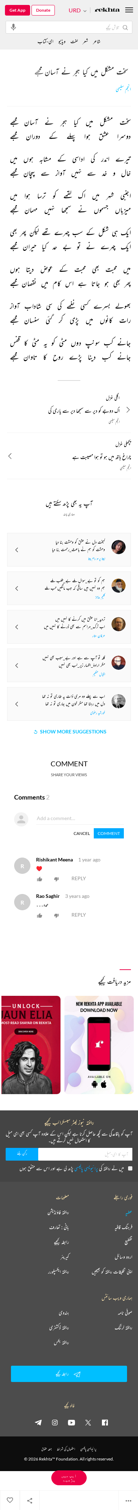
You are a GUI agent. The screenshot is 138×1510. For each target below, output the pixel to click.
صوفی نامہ (125, 1313)
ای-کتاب (45, 41)
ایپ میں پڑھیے (69, 1477)
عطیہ (128, 1212)
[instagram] (55, 1422)
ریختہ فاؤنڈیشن (58, 1212)
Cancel (82, 833)
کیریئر (65, 1257)
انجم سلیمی (123, 89)
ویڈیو (61, 41)
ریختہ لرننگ (123, 1327)
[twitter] (88, 1422)
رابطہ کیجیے (61, 1242)
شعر (85, 41)
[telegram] (38, 1422)
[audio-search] (13, 27)
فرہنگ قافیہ (123, 1227)
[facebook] (104, 1422)
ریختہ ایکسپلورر (58, 1271)
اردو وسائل (123, 1257)
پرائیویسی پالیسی (86, 1168)
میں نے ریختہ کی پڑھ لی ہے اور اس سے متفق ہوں (71, 1168)
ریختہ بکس (61, 1342)
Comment (109, 833)
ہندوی (64, 1313)
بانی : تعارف (59, 1227)
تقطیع (128, 1242)
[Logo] (107, 10)
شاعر (96, 41)
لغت (74, 41)
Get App (17, 10)
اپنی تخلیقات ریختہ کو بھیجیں (112, 1271)
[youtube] (71, 1422)
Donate (43, 10)
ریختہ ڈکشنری (59, 1327)
